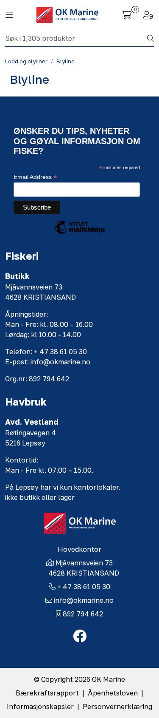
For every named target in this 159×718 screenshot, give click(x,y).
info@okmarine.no (84, 600)
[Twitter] (79, 636)
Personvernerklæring (117, 706)
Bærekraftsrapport (47, 693)
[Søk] (150, 38)
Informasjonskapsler (40, 706)
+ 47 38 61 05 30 (83, 586)
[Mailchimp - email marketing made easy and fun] (79, 233)
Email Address (35, 177)
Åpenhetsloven (113, 693)
